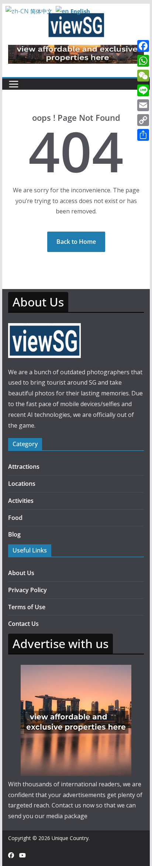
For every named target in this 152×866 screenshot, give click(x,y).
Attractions (23, 466)
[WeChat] (143, 75)
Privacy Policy (27, 590)
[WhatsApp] (143, 60)
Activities (21, 501)
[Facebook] (143, 46)
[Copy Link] (143, 120)
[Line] (143, 90)
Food (15, 518)
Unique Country (70, 838)
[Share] (143, 134)
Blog (14, 534)
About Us (21, 573)
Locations (21, 484)
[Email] (143, 105)
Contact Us (23, 624)
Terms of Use (26, 607)
